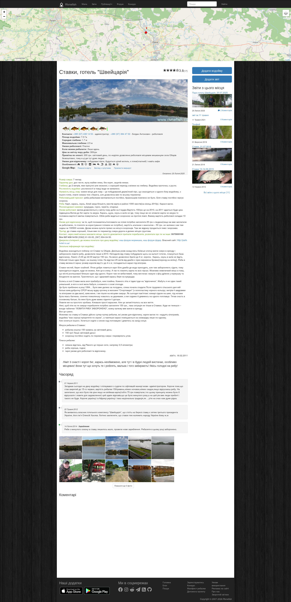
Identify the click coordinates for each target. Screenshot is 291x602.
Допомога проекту (196, 591)
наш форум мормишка (130, 240)
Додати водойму (212, 71)
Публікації (106, 3)
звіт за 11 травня (200, 115)
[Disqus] (123, 536)
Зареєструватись (195, 582)
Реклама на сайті (220, 588)
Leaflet (287, 60)
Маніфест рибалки (196, 588)
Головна (167, 582)
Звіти (94, 3)
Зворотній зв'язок (220, 594)
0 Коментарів (226, 119)
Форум (120, 3)
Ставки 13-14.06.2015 (203, 168)
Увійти (224, 3)
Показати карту (84, 168)
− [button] (4, 16)
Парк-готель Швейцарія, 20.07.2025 (210, 92)
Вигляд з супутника (102, 168)
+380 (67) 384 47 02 (120, 133)
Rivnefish (227, 598)
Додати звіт (212, 79)
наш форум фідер (152, 240)
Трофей (196, 124)
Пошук (166, 588)
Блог (165, 585)
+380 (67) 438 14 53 (83, 133)
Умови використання (218, 584)
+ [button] (4, 12)
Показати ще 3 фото (123, 485)
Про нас (216, 591)
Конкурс (132, 3)
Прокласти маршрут (122, 168)
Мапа (84, 3)
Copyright (205, 598)
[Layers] (286, 13)
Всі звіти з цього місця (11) (217, 192)
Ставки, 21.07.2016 (201, 146)
